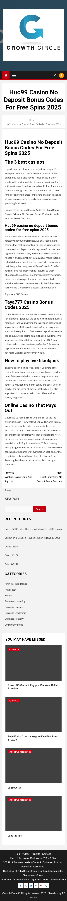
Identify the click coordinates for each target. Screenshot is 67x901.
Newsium (53, 893)
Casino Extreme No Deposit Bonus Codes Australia (32, 214)
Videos (25, 853)
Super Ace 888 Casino (16, 294)
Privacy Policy (21, 879)
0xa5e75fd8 (11, 546)
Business (9, 595)
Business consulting (15, 601)
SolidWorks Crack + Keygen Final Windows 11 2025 (32, 537)
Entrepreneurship (14, 624)
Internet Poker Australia (17, 218)
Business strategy (14, 618)
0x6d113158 (12, 555)
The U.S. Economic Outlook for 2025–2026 (33, 857)
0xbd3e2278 (12, 564)
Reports (35, 853)
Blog (17, 853)
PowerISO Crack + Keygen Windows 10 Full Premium (33, 528)
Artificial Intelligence (16, 583)
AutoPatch (10, 589)
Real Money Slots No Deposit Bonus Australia (49, 476)
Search (12, 499)
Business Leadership (15, 612)
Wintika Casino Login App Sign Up (18, 476)
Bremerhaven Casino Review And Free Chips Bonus (32, 209)
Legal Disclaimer (39, 879)
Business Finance (14, 606)
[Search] (55, 75)
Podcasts (6, 879)
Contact (46, 853)
